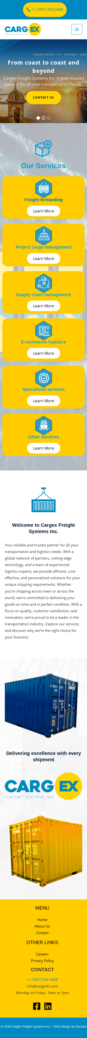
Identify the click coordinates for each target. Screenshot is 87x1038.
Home (42, 919)
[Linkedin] (48, 1006)
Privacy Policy (42, 960)
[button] (38, 118)
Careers (42, 954)
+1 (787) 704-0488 (46, 9)
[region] (43, 81)
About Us (42, 926)
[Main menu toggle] (77, 29)
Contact (42, 932)
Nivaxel (81, 1026)
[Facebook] (37, 1006)
